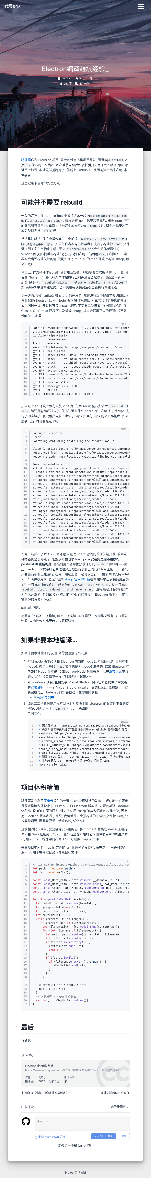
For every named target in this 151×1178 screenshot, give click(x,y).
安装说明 (37, 687)
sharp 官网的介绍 (77, 579)
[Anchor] (87, 202)
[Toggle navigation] (141, 6)
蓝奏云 (48, 801)
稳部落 (26, 160)
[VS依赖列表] (44, 697)
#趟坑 (29, 1055)
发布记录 (115, 671)
